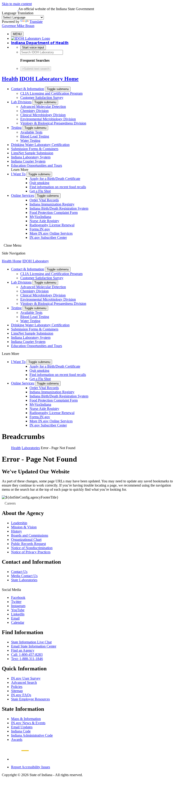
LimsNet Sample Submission (32, 153)
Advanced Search (24, 682)
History (16, 531)
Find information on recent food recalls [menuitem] (58, 187)
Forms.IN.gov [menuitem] (40, 229)
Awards (16, 739)
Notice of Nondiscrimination (32, 548)
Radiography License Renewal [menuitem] (52, 225)
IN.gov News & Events (28, 723)
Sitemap (17, 691)
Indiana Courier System (28, 161)
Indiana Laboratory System (30, 157)
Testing (16, 128)
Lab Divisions (21, 102)
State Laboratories (24, 580)
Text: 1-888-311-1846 (27, 659)
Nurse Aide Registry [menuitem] (44, 221)
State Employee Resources (30, 699)
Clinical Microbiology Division (43, 115)
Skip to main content (17, 4)
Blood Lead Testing (34, 136)
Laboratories (31, 448)
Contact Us (19, 572)
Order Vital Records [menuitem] (44, 200)
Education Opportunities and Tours (36, 165)
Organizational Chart (26, 540)
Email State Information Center (33, 646)
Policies (16, 687)
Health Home (11, 261)
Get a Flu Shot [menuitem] (40, 191)
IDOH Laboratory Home (49, 79)
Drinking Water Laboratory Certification (40, 145)
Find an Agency (22, 650)
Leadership (19, 523)
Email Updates (21, 727)
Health (10, 79)
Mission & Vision (24, 527)
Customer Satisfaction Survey (41, 98)
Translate (36, 22)
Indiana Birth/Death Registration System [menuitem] (59, 208)
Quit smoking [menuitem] (39, 183)
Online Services (22, 195)
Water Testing (30, 140)
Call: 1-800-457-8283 (27, 655)
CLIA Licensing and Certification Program (51, 93)
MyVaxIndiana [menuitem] (40, 217)
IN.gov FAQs (21, 695)
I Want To (18, 174)
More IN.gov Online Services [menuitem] (51, 233)
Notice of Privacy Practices (30, 552)
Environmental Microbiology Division (48, 119)
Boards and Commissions (29, 535)
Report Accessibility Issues (30, 767)
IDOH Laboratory (35, 261)
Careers (10, 503)
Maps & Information (26, 719)
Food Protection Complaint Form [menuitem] (54, 213)
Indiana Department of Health (39, 43)
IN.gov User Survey (26, 678)
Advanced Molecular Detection (43, 107)
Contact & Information (27, 89)
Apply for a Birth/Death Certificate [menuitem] (55, 179)
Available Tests (31, 132)
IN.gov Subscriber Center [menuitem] (48, 237)
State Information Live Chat (31, 642)
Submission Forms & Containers (34, 149)
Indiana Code (21, 731)
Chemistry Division (34, 111)
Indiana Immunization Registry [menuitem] (52, 204)
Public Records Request (28, 544)
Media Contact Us (24, 576)
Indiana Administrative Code (32, 735)
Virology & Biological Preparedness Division (53, 123)
